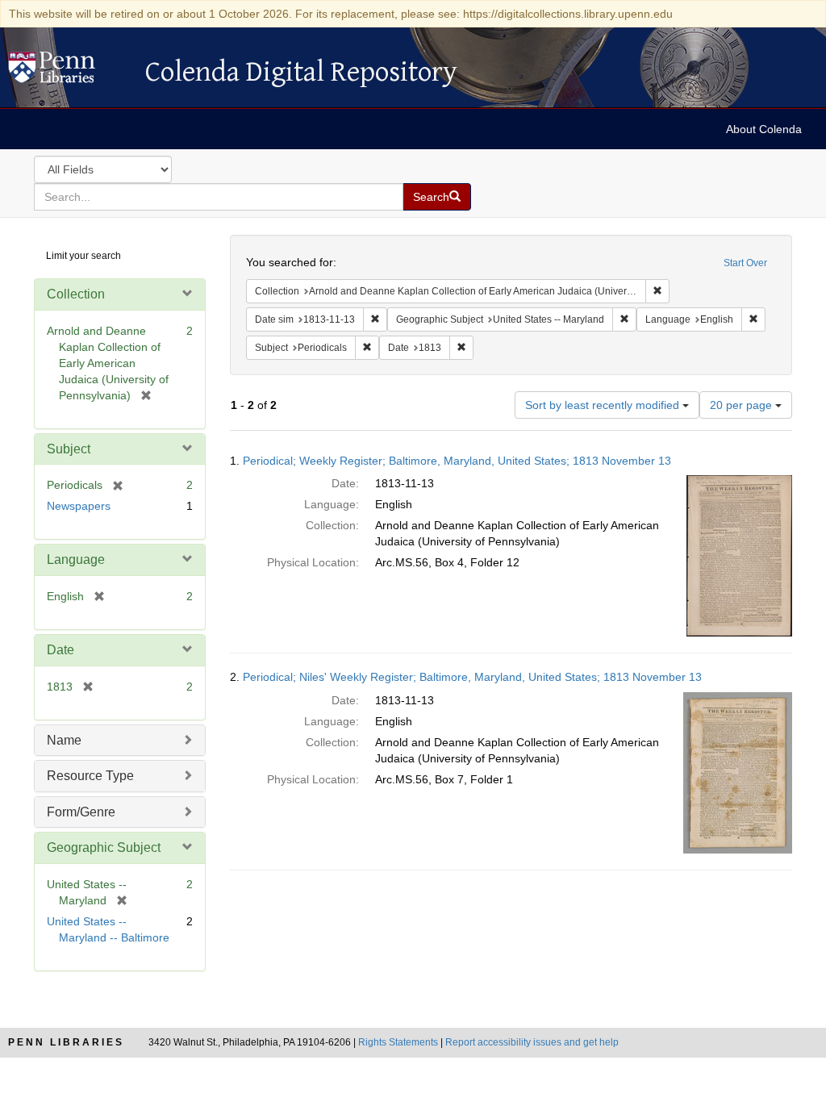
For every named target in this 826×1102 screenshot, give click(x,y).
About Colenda (764, 129)
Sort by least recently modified (603, 405)
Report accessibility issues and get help (532, 1042)
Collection (76, 294)
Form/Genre (81, 812)
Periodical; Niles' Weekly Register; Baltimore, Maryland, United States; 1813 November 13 (472, 676)
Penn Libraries (66, 1042)
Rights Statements (398, 1042)
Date (60, 650)
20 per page (742, 405)
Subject (68, 449)
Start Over (745, 263)
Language (76, 559)
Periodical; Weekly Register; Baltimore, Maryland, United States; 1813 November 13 (457, 460)
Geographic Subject (104, 847)
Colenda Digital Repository (68, 72)
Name (64, 740)
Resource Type (90, 776)
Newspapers (79, 505)
